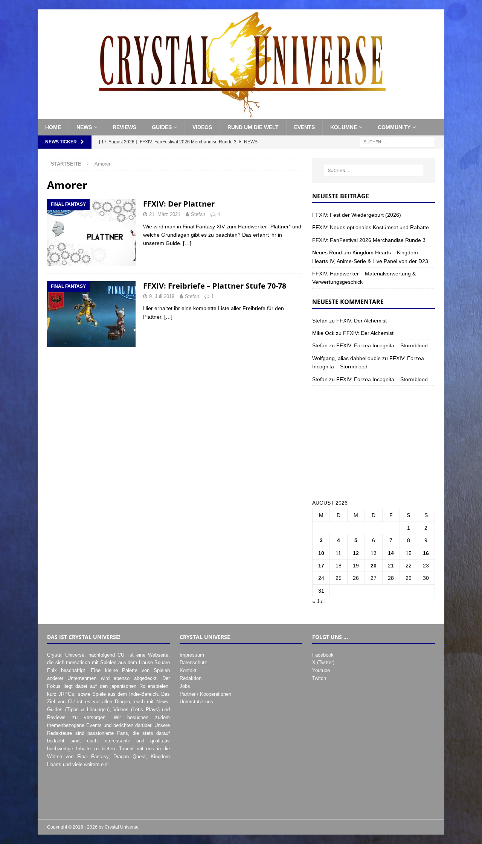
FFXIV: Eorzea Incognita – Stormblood (382, 345)
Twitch (319, 678)
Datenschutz (193, 662)
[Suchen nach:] (397, 141)
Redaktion (190, 678)
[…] (187, 243)
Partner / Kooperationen (205, 694)
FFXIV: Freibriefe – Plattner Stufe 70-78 (214, 286)
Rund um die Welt (253, 127)
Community (394, 127)
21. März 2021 (164, 214)
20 (374, 566)
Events (304, 127)
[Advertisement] (373, 442)
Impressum (192, 655)
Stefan (198, 214)
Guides (162, 127)
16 (426, 553)
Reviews (124, 127)
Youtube (321, 670)
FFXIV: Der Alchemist (361, 321)
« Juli (318, 601)
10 (321, 553)
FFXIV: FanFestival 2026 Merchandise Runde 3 (369, 240)
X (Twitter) (323, 662)
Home (53, 127)
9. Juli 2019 (161, 296)
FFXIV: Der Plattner (179, 204)
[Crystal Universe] (241, 115)
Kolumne (343, 127)
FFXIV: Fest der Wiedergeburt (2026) (356, 215)
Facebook (323, 655)
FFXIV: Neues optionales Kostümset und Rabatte (370, 227)
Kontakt (188, 670)
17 (321, 566)
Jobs (185, 686)
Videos (202, 127)
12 (356, 553)
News (84, 127)
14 (391, 553)
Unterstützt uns (196, 701)
